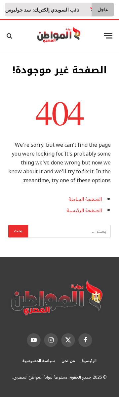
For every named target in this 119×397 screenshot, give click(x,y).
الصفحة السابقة (85, 199)
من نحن (68, 361)
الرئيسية (89, 361)
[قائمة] (108, 35)
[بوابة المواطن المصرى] (59, 35)
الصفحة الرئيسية (84, 210)
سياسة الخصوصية (38, 361)
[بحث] (10, 35)
